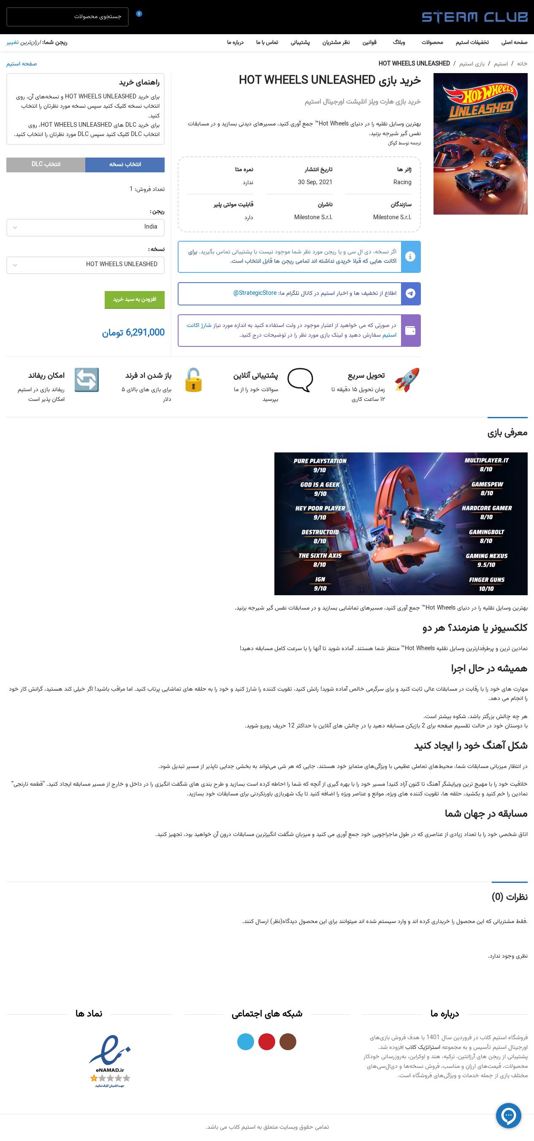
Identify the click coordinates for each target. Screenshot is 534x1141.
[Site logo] (475, 17)
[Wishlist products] (158, 16)
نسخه (158, 249)
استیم (501, 64)
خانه (522, 64)
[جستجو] (16, 17)
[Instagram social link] (287, 1041)
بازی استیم (472, 64)
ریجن (158, 211)
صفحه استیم (21, 64)
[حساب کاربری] (173, 16)
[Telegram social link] (245, 1041)
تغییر (12, 42)
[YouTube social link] (266, 1041)
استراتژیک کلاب (422, 1047)
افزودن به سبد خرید (134, 299)
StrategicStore (257, 293)
